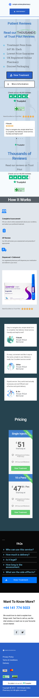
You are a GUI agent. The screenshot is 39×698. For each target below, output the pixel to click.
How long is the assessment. (14, 565)
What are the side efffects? (20, 572)
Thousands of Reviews (19, 156)
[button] (19, 11)
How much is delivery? (18, 554)
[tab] (19, 549)
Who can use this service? (20, 549)
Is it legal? (11, 559)
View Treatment (20, 468)
